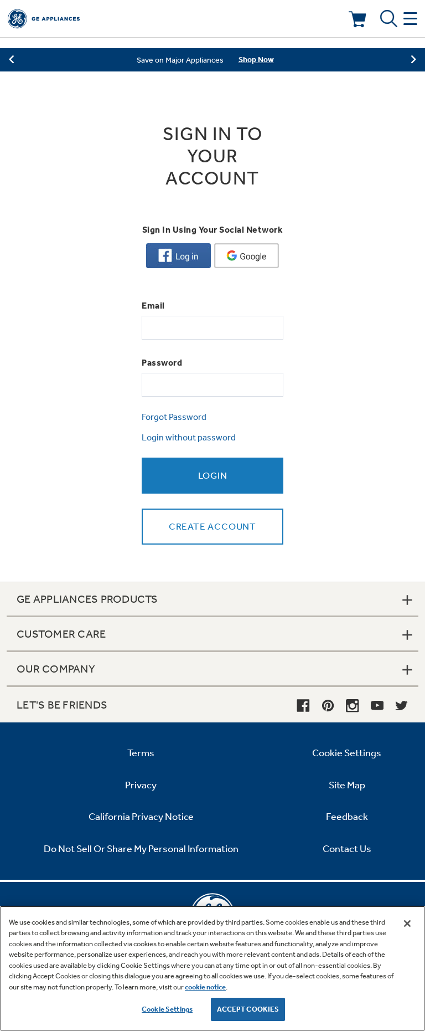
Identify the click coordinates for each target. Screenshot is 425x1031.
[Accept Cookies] (407, 923)
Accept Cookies (248, 1009)
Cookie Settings (167, 1009)
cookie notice (205, 987)
